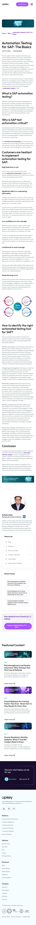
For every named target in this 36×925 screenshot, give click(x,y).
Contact (4, 899)
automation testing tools (14, 173)
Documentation (6, 877)
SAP (3, 850)
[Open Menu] (31, 4)
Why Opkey (5, 890)
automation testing (8, 88)
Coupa (4, 853)
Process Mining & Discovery (10, 819)
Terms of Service (16, 917)
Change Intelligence (8, 822)
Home (4, 33)
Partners (4, 896)
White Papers (6, 871)
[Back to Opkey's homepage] (5, 4)
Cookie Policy (26, 917)
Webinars (5, 874)
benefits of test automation (13, 141)
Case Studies (6, 868)
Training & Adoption (8, 831)
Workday (4, 847)
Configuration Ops (7, 825)
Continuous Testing (7, 828)
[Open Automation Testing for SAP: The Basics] (4, 809)
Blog (9, 33)
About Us (4, 887)
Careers (4, 893)
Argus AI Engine (7, 834)
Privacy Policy (6, 917)
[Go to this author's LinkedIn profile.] (24, 516)
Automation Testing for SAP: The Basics (23, 33)
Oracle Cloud (6, 844)
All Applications (6, 856)
